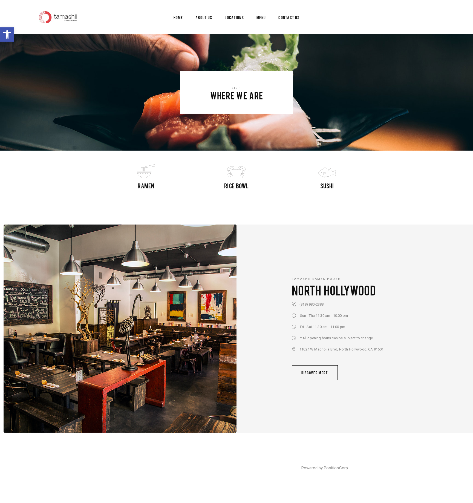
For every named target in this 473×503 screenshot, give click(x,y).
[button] (7, 34)
